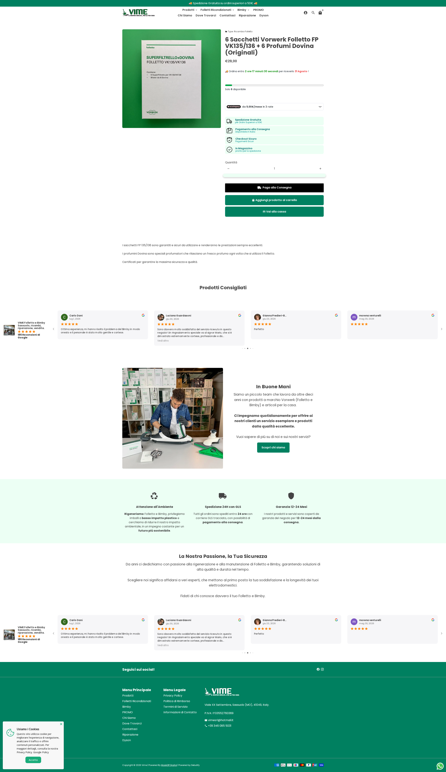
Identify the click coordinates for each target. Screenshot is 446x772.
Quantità (231, 162)
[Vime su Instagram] (322, 669)
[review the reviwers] (143, 316)
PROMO (258, 10)
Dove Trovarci (206, 15)
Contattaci (227, 15)
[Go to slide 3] (242, 348)
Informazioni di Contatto (180, 712)
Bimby (243, 10)
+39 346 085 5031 (218, 726)
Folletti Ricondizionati (218, 10)
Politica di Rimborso (176, 701)
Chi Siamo (185, 15)
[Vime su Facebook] (318, 669)
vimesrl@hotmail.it (219, 720)
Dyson (263, 15)
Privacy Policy (172, 696)
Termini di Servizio (175, 707)
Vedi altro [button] (66, 340)
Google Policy (41, 752)
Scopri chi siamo (273, 447)
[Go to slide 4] (244, 348)
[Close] (61, 724)
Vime (144, 765)
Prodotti (190, 10)
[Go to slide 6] (250, 348)
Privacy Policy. (24, 752)
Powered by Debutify (189, 765)
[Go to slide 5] (247, 348)
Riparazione (247, 15)
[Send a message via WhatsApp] (440, 766)
